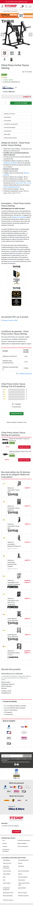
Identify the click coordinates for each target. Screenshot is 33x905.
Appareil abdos (22, 888)
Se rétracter (16, 831)
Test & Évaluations (9, 127)
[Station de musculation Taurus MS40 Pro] (19, 501)
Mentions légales (22, 843)
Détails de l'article (9, 114)
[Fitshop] (11, 6)
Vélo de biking (6, 874)
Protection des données (24, 840)
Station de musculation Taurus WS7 (13, 526)
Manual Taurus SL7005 (10, 320)
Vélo (4, 880)
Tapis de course (7, 863)
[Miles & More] (16, 808)
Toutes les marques (8, 900)
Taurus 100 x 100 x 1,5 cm (23, 183)
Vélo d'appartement (23, 860)
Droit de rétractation (23, 846)
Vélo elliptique (6, 860)
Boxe (4, 877)
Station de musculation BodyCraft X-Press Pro (14, 544)
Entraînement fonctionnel (6, 889)
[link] (9, 727)
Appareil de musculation (6, 867)
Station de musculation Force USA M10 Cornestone (14, 582)
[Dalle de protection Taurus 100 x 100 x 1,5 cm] (5, 454)
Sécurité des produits (10, 138)
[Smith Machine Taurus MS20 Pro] (19, 630)
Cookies (4, 843)
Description (7, 117)
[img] (15, 87)
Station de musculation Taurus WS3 (13, 490)
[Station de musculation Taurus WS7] (19, 519)
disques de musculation (10, 163)
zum (10, 826)
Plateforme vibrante (23, 895)
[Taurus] (7, 21)
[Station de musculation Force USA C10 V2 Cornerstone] (19, 594)
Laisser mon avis (16, 413)
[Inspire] (13, 657)
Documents (7, 120)
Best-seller (7, 134)
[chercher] (26, 6)
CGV (3, 840)
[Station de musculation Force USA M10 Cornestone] (19, 576)
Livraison (4, 846)
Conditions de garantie (11, 124)
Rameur (20, 863)
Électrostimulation (8, 895)
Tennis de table (7, 871)
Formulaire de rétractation (6, 850)
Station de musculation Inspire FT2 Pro (13, 653)
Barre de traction (22, 892)
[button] (5, 53)
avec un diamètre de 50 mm (11, 187)
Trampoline (21, 866)
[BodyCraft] (13, 549)
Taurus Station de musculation (10, 11)
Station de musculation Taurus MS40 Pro (13, 508)
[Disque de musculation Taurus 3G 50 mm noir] (5, 441)
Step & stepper (7, 883)
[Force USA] (13, 587)
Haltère (20, 874)
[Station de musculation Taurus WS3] (19, 483)
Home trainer (21, 880)
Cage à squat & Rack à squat (24, 884)
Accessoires (7, 131)
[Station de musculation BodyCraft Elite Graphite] (19, 556)
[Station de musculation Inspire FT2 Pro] (19, 646)
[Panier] (30, 6)
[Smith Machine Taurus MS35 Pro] (19, 614)
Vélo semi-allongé (22, 877)
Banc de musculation (23, 871)
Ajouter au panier (21, 103)
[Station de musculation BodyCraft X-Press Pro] (19, 538)
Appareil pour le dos (8, 892)
